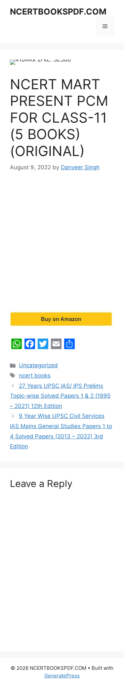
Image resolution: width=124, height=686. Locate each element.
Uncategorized (38, 365)
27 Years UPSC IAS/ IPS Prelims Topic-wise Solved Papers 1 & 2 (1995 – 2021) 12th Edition (60, 396)
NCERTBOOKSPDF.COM (58, 12)
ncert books (35, 375)
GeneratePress (62, 675)
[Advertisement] (62, 245)
